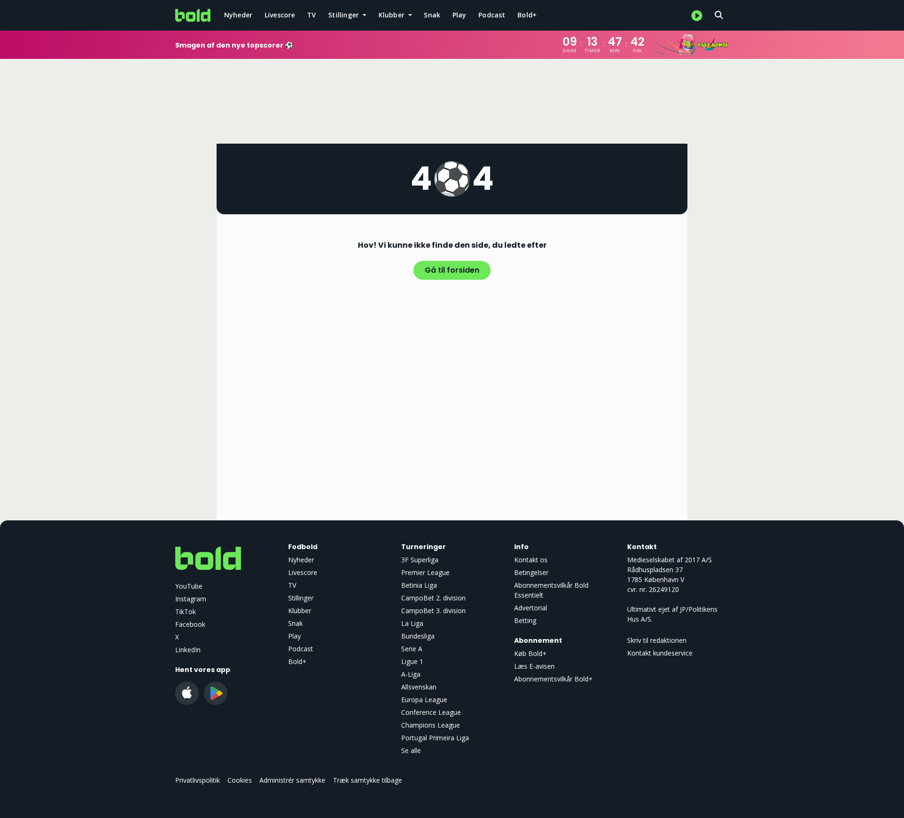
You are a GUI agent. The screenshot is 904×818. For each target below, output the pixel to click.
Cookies (239, 780)
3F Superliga (419, 559)
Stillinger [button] (344, 14)
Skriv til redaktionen (656, 640)
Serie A (411, 648)
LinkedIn (188, 649)
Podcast (491, 14)
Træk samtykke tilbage (367, 780)
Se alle (411, 750)
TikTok (185, 611)
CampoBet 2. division (433, 597)
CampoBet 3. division (433, 610)
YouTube (188, 586)
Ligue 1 (412, 661)
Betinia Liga (419, 585)
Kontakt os (531, 559)
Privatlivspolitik (197, 780)
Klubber (299, 610)
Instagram (190, 598)
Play (459, 14)
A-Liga (410, 674)
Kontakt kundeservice (660, 652)
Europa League (424, 699)
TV (311, 14)
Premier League (425, 572)
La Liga (412, 623)
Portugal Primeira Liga (435, 737)
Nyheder (238, 14)
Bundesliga (418, 636)
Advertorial (530, 607)
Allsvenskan (418, 686)
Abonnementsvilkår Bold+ (553, 678)
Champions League (430, 725)
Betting (525, 620)
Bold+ (527, 14)
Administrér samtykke (292, 780)
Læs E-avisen (534, 666)
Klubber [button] (393, 14)
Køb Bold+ (530, 653)
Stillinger (301, 597)
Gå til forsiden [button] (452, 270)
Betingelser (531, 572)
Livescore (280, 14)
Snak (432, 14)
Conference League (431, 712)
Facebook (190, 624)
